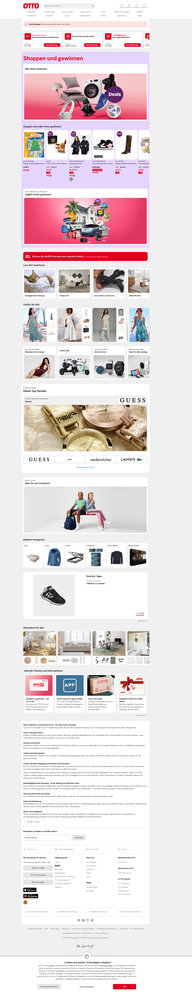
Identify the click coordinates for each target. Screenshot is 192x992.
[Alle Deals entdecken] (85, 92)
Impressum (66, 929)
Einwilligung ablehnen (49, 987)
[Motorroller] (74, 362)
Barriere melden (38, 882)
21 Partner (50, 965)
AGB (46, 929)
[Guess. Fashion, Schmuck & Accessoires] (85, 424)
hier (125, 976)
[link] (25, 902)
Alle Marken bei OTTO (85, 467)
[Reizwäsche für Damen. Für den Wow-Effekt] (39, 362)
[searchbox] (66, 6)
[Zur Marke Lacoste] (132, 459)
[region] (96, 974)
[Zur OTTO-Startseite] (31, 6)
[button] (33, 555)
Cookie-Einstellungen (34, 929)
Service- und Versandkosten (98, 933)
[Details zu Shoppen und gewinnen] (50, 134)
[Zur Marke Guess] (39, 459)
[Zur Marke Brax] (70, 459)
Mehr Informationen (87, 987)
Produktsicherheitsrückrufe (107, 929)
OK (124, 987)
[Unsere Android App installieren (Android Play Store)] (30, 896)
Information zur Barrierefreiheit (83, 929)
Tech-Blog (89, 891)
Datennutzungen (106, 965)
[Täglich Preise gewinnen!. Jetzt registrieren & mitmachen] (85, 217)
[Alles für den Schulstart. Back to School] (85, 505)
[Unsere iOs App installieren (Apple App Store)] (30, 890)
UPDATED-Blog (91, 887)
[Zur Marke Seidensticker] (101, 459)
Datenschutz (54, 929)
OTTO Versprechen (137, 929)
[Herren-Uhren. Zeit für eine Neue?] (109, 362)
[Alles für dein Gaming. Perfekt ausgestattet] (143, 362)
